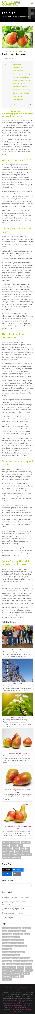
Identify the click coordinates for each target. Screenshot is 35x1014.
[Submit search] (31, 886)
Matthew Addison (11, 964)
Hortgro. (20, 987)
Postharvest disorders (17, 970)
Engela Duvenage (7, 943)
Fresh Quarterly (9, 58)
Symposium (15, 976)
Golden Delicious (21, 946)
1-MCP (4, 928)
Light (28, 80)
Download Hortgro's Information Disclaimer (17, 1005)
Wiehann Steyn (18, 99)
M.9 (3, 964)
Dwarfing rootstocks (8, 937)
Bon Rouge (17, 74)
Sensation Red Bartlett (21, 93)
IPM (22, 958)
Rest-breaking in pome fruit (14, 909)
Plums (13, 967)
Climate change (12, 931)
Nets (19, 964)
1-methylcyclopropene (14, 928)
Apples (4, 931)
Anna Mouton (18, 64)
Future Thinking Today (9, 946)
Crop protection (18, 934)
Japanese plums (7, 961)
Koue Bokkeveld (27, 961)
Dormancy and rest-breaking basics (16, 897)
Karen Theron (17, 961)
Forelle (23, 80)
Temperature (18, 96)
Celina (15, 77)
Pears (15, 83)
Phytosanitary (6, 967)
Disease (26, 934)
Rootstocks (17, 90)
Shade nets (6, 973)
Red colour (25, 87)
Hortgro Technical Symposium (11, 955)
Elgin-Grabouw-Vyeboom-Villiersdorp (13, 940)
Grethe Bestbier (7, 949)
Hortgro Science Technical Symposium (13, 952)
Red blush (16, 87)
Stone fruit (26, 973)
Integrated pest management (11, 958)
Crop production (24, 77)
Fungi (21, 943)
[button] (32, 3)
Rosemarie (25, 90)
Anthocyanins (18, 67)
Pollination (20, 967)
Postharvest (6, 970)
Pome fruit (22, 83)
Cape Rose (25, 74)
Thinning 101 (9, 918)
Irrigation (27, 958)
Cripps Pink (22, 931)
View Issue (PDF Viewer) (11, 105)
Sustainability (6, 976)
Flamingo (16, 80)
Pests (29, 964)
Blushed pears (18, 71)
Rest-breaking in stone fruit (14, 913)
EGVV (17, 937)
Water (22, 976)
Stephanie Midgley (16, 973)
